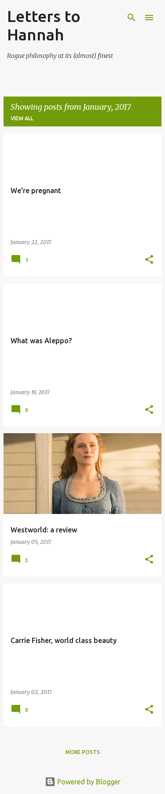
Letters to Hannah (44, 25)
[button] (149, 260)
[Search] (131, 17)
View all (22, 118)
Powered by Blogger (88, 782)
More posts (83, 752)
